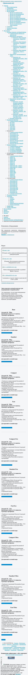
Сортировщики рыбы (19, 647)
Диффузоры (20, 650)
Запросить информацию (7, 234)
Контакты (16, 644)
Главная (16, 643)
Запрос (4, 644)
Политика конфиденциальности (14, 654)
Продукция (22, 643)
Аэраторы (14, 650)
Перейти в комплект (6, 332)
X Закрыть (1, 662)
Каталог (9, 644)
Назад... (3, 639)
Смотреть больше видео (7, 283)
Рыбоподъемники (8, 647)
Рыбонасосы (16, 648)
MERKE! (18, 674)
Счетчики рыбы (7, 648)
